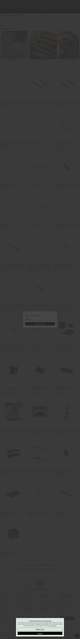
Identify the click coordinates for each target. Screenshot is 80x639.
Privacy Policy (52, 625)
